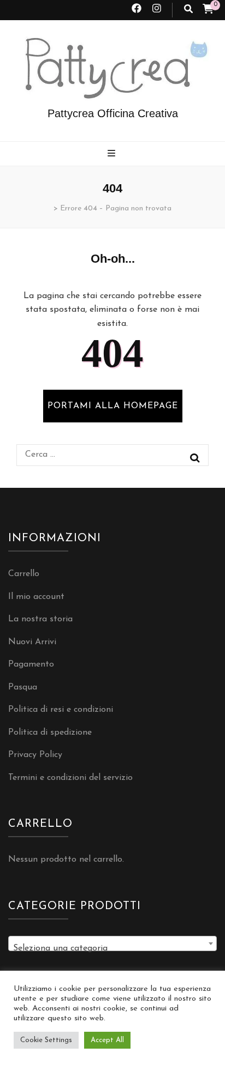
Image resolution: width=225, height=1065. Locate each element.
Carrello (23, 574)
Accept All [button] (107, 1040)
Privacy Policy (35, 755)
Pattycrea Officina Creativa (113, 113)
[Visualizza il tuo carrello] (208, 10)
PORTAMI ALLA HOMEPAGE (113, 406)
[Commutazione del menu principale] (113, 154)
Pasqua (22, 687)
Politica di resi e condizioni (60, 709)
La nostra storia (40, 619)
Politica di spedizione (50, 732)
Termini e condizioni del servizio (70, 777)
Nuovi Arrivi (32, 642)
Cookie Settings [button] (46, 1040)
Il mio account (36, 596)
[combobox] (112, 943)
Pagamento (31, 664)
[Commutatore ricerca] (188, 10)
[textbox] (112, 948)
